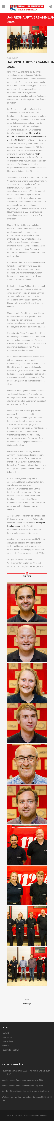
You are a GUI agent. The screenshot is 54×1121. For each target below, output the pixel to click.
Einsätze (5, 1046)
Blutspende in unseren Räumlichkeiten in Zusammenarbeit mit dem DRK (26, 136)
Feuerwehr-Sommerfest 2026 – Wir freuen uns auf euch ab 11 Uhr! (26, 1072)
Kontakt (5, 1033)
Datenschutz (7, 1042)
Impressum (7, 1037)
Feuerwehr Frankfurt (10, 1050)
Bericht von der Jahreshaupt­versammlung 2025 (22, 1085)
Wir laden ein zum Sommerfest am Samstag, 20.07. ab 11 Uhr (27, 1099)
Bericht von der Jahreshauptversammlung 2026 (22, 1080)
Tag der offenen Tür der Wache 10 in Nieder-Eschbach (25, 1091)
